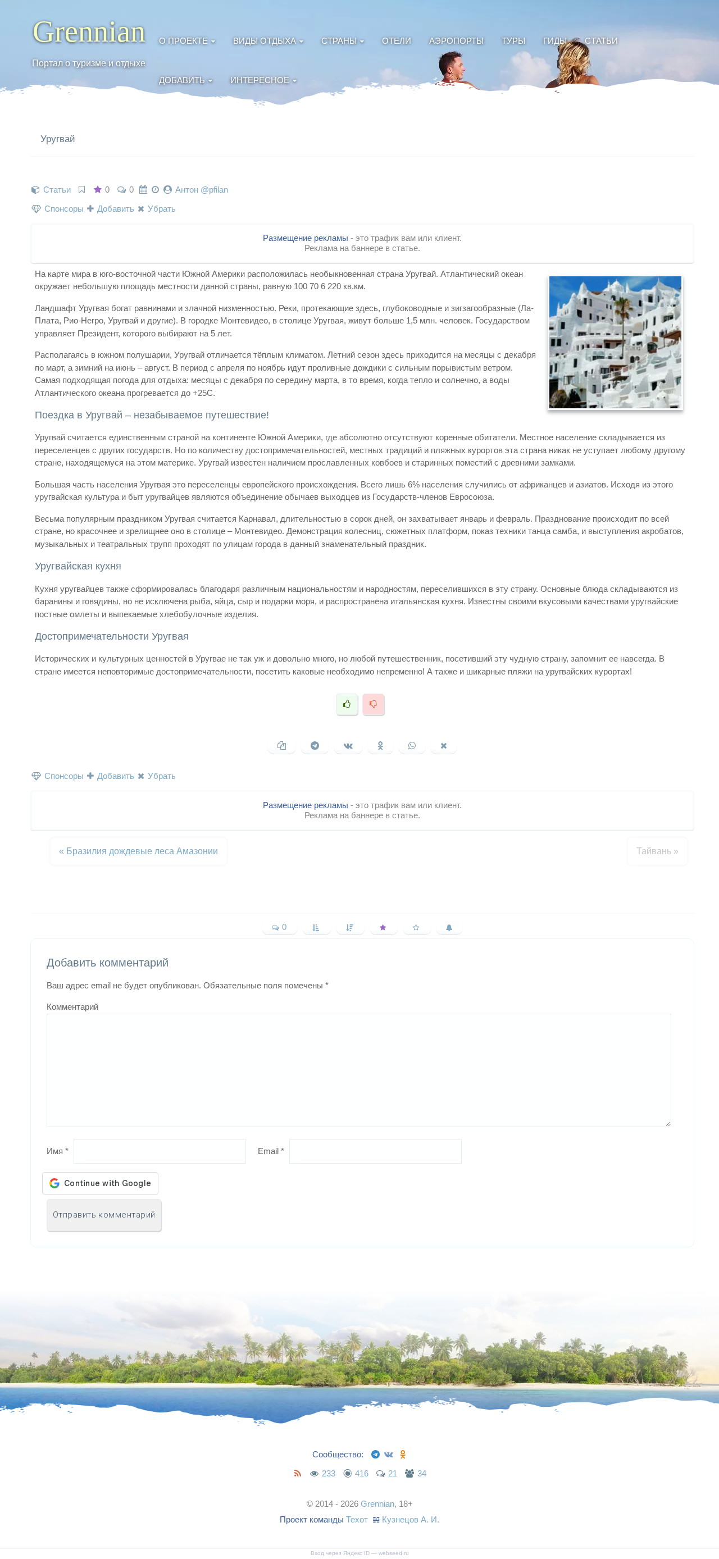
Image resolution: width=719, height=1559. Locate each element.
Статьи (601, 40)
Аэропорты (456, 40)
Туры (513, 40)
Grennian (89, 31)
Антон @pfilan (201, 189)
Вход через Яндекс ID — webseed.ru (360, 1553)
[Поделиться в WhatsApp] (412, 746)
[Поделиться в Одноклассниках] (380, 746)
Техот (357, 1519)
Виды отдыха (264, 40)
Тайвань (657, 851)
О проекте (183, 40)
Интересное (259, 80)
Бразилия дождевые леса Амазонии (138, 851)
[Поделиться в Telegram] (315, 746)
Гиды (555, 40)
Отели (396, 40)
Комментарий (72, 1006)
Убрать (160, 208)
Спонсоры (63, 208)
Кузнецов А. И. (410, 1519)
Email (271, 1151)
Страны (339, 40)
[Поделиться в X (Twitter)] (443, 746)
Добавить (182, 80)
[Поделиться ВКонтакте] (348, 746)
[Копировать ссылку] (281, 746)
